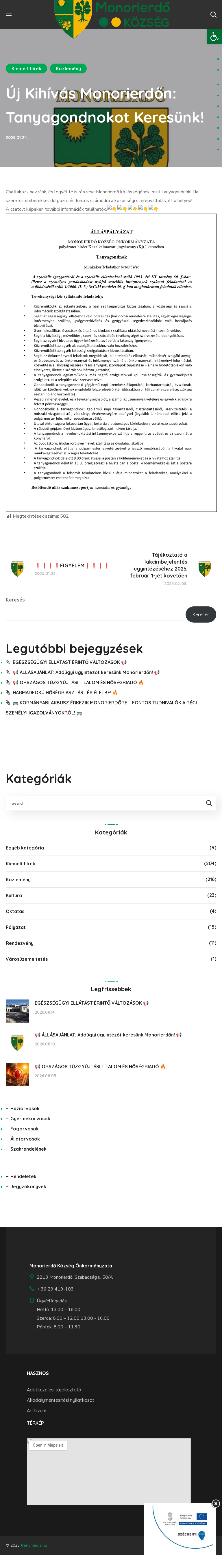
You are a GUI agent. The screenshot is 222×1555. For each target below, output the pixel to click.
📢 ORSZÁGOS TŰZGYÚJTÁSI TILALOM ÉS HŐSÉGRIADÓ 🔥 (78, 682)
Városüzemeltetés (27, 959)
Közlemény (68, 68)
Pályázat (16, 927)
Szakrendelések (28, 1149)
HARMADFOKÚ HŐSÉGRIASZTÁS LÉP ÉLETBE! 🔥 (65, 692)
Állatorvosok (25, 1139)
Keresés (15, 599)
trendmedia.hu (34, 1545)
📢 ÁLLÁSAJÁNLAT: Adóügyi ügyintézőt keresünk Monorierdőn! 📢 (86, 672)
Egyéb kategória (25, 848)
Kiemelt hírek (26, 68)
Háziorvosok (25, 1108)
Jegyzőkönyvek (28, 1186)
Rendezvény (20, 943)
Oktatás (15, 911)
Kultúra (14, 895)
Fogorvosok (24, 1129)
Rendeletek (23, 1176)
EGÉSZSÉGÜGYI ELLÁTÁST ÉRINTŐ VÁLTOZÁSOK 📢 (70, 662)
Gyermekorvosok (30, 1118)
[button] (214, 36)
